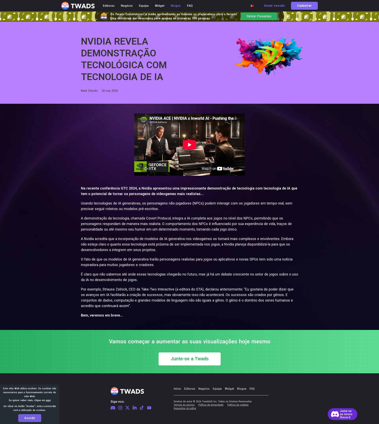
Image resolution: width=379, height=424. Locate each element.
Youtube (149, 407)
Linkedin (135, 407)
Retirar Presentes (259, 16)
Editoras (189, 388)
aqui (48, 400)
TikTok (142, 407)
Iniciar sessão (274, 5)
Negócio (204, 388)
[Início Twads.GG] (78, 6)
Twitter (127, 407)
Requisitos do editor (185, 408)
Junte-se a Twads (189, 359)
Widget (229, 388)
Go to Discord (342, 414)
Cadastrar (304, 5)
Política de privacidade (210, 405)
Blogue (241, 388)
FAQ (252, 388)
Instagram (120, 408)
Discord (113, 407)
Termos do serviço (184, 405)
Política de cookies (238, 405)
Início (177, 388)
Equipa (217, 388)
